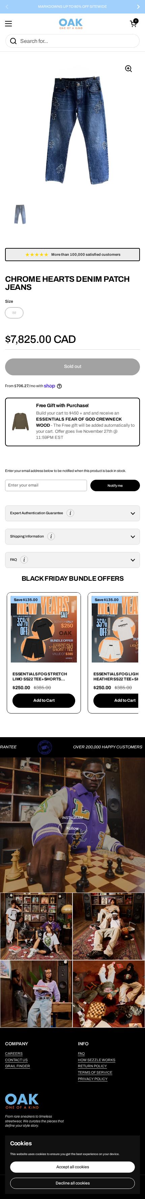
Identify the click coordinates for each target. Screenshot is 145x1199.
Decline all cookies (73, 1183)
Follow (72, 828)
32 (14, 313)
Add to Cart (44, 700)
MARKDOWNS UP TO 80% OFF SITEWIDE (72, 6)
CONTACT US (16, 1060)
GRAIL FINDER (17, 1066)
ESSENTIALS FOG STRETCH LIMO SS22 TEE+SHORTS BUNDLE (39, 679)
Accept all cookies (72, 1167)
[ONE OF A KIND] (71, 24)
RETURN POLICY (92, 1066)
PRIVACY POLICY (93, 1079)
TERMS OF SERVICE (95, 1072)
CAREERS (14, 1053)
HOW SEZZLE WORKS (96, 1060)
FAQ (81, 1053)
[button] (133, 23)
